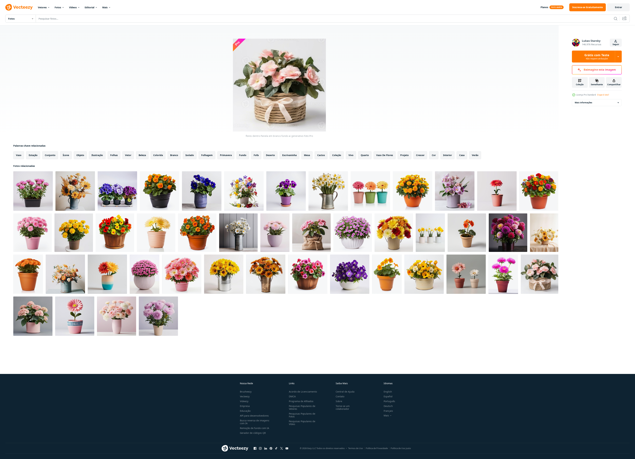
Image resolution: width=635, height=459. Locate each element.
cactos (321, 155)
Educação (245, 410)
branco (174, 155)
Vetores (42, 7)
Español (388, 396)
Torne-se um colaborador (343, 407)
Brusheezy (246, 391)
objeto (80, 155)
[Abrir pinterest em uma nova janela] (271, 448)
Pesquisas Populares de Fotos (302, 415)
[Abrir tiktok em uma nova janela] (276, 448)
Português (389, 401)
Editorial (89, 7)
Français (388, 410)
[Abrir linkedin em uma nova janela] (265, 448)
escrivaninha (289, 155)
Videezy (244, 401)
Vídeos (73, 7)
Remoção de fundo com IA (254, 428)
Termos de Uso (355, 448)
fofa (256, 155)
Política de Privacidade (377, 448)
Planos (544, 7)
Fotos (58, 7)
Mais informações (583, 102)
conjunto (50, 155)
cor (434, 155)
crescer (420, 155)
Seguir (616, 44)
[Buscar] (616, 19)
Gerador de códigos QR (253, 432)
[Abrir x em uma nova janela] (281, 448)
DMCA (292, 396)
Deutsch (388, 406)
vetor (128, 155)
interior (447, 155)
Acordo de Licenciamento (303, 391)
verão (475, 155)
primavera (226, 155)
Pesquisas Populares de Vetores (302, 407)
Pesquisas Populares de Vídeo (302, 423)
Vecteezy (245, 396)
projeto (404, 155)
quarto (365, 155)
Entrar (618, 7)
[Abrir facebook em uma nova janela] (255, 448)
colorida (158, 155)
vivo (350, 155)
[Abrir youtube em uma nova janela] (287, 448)
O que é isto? (603, 94)
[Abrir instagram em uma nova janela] (260, 448)
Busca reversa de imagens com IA (254, 422)
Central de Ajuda (345, 391)
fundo (242, 155)
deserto (270, 155)
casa (462, 155)
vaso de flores (384, 155)
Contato (340, 396)
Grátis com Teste (596, 56)
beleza (142, 155)
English (388, 391)
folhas (114, 155)
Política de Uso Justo (401, 448)
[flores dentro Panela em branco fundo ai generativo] (33, 191)
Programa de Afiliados (301, 401)
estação (33, 155)
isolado (189, 155)
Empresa (245, 406)
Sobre (339, 401)
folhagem (207, 155)
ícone (66, 155)
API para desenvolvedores (254, 415)
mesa (307, 155)
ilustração (97, 155)
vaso (18, 155)
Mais (105, 7)
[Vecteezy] (19, 7)
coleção (336, 155)
